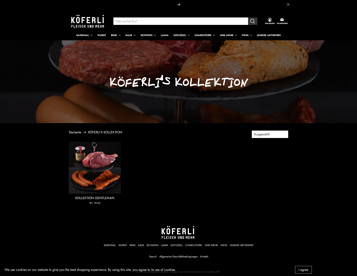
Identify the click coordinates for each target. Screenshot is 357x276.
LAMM (164, 35)
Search (153, 256)
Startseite (75, 132)
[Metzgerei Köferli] (88, 21)
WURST (101, 35)
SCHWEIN (146, 35)
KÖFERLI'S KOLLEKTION (105, 132)
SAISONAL (82, 35)
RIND (114, 35)
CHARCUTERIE (203, 35)
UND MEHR (226, 35)
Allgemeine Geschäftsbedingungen (178, 256)
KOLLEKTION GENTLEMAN (94, 198)
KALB (129, 35)
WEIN (245, 35)
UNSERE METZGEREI (269, 35)
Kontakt (204, 256)
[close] (288, 4)
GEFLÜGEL (179, 35)
